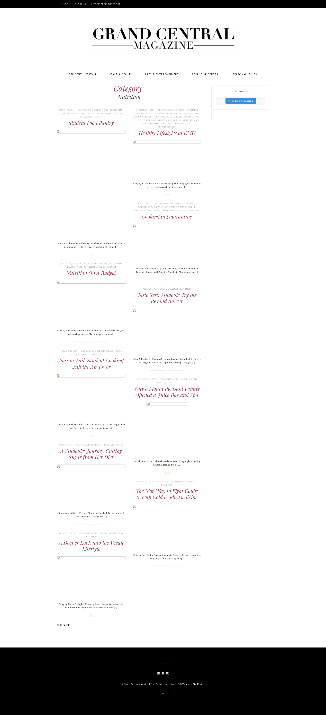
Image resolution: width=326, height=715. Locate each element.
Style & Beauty (120, 74)
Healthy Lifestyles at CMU (167, 133)
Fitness (194, 113)
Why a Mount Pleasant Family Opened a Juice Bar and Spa (167, 391)
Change (194, 110)
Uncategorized (166, 127)
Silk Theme (183, 684)
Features (184, 113)
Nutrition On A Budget (91, 273)
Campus (170, 110)
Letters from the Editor (106, 4)
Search (65, 4)
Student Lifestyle (83, 74)
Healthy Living (102, 113)
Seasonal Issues (245, 74)
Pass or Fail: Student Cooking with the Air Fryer (91, 363)
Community (116, 110)
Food (62, 113)
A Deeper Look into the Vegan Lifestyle (91, 545)
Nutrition (85, 117)
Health (89, 113)
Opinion (174, 120)
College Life (142, 113)
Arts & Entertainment (162, 74)
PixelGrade (198, 684)
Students (97, 117)
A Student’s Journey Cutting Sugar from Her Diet (91, 454)
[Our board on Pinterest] (167, 673)
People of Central (206, 74)
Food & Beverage (104, 351)
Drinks (84, 351)
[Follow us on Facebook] (159, 673)
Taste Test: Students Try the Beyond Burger (167, 298)
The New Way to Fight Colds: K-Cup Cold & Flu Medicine (167, 494)
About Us (80, 4)
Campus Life (84, 110)
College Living (100, 110)
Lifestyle (117, 113)
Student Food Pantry (91, 122)
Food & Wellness (75, 113)
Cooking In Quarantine (167, 216)
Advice (161, 110)
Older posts (63, 625)
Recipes (174, 210)
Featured (172, 113)
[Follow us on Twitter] (163, 673)
